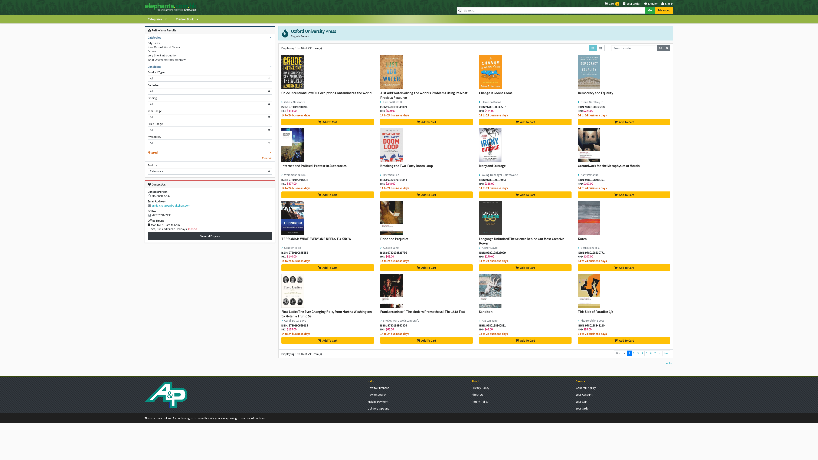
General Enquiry (210, 236)
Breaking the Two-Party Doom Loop (406, 165)
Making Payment (378, 402)
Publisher (154, 85)
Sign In (668, 3)
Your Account (584, 394)
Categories (155, 19)
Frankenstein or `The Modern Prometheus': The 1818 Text (422, 311)
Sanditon (486, 311)
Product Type (156, 72)
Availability (154, 137)
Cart (611, 3)
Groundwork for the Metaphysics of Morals (609, 165)
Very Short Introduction (162, 55)
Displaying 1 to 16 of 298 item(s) (301, 48)
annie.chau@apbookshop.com (171, 205)
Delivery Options (378, 408)
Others (152, 51)
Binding (152, 98)
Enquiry (652, 3)
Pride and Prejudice (394, 238)
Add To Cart (329, 122)
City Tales (154, 43)
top (670, 363)
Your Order (633, 3)
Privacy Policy (480, 388)
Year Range (155, 111)
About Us (477, 394)
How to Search (377, 394)
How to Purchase (378, 388)
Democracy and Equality (595, 93)
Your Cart (581, 402)
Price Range (155, 124)
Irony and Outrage (492, 165)
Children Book (185, 19)
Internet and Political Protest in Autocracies (314, 165)
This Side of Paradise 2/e (595, 311)
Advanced (664, 10)
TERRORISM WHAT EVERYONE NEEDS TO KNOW (316, 238)
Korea (582, 238)
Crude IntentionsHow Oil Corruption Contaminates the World (326, 93)
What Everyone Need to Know (167, 60)
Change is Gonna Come (496, 93)
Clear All (267, 158)
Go (650, 10)
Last (666, 353)
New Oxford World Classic (164, 47)
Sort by (152, 165)
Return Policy (480, 402)
